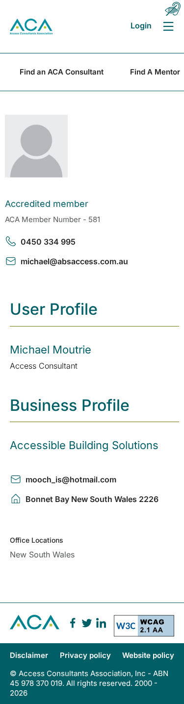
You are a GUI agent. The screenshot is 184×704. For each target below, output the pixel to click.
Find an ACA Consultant (62, 71)
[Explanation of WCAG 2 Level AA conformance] (144, 629)
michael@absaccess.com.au (74, 261)
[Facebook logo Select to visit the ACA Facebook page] (73, 623)
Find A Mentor (155, 71)
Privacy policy (85, 655)
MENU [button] (168, 26)
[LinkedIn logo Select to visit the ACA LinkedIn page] (101, 623)
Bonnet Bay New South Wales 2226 (92, 499)
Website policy (148, 655)
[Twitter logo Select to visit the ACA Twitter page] (87, 623)
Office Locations (36, 540)
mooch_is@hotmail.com (71, 479)
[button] (173, 9)
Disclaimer (29, 655)
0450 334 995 (48, 242)
